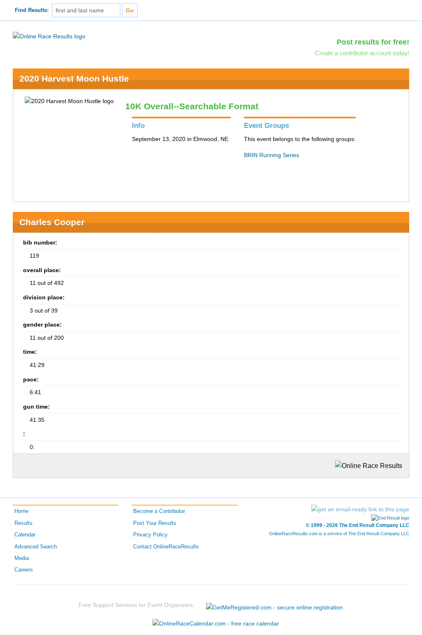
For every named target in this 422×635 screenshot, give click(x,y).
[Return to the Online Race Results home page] (49, 36)
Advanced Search (35, 547)
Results (23, 523)
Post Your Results (154, 523)
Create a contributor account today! (362, 52)
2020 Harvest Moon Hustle (74, 78)
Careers (23, 570)
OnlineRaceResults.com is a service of (339, 533)
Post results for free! (373, 42)
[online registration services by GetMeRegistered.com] (274, 605)
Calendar (24, 535)
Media (21, 558)
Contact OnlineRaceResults (166, 547)
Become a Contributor (159, 511)
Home (21, 511)
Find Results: (32, 10)
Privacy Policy (150, 535)
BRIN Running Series (271, 155)
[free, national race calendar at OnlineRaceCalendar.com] (215, 623)
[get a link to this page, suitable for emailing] (360, 509)
